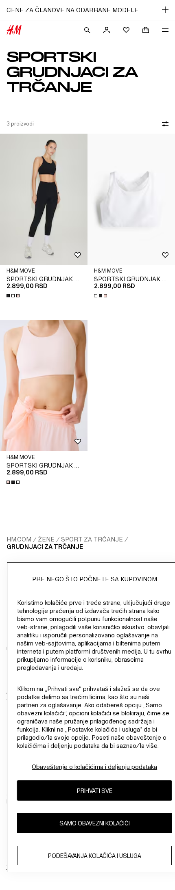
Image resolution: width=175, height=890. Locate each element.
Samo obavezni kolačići (94, 823)
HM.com (19, 539)
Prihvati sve (94, 790)
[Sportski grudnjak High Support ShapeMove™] (44, 199)
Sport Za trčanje (92, 539)
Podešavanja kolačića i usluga (94, 855)
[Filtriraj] (163, 124)
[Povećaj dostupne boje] (14, 296)
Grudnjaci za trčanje (45, 546)
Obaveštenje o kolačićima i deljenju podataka (94, 766)
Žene (46, 539)
